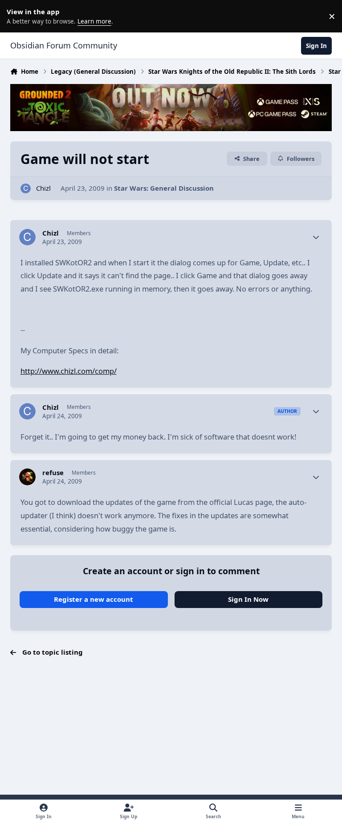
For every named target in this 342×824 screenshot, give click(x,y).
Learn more (18, 16)
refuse (53, 472)
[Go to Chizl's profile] (25, 189)
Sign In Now (248, 599)
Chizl (43, 188)
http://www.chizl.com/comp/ (68, 371)
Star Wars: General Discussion (164, 188)
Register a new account (93, 599)
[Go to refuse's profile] (27, 476)
